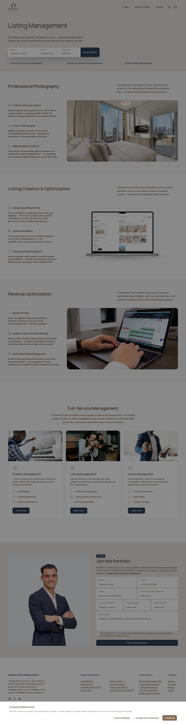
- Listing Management (148, 687)
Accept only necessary (147, 718)
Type (48, 50)
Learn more (21, 510)
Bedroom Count (161, 603)
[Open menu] (175, 6)
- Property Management (149, 684)
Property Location (107, 603)
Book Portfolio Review (137, 643)
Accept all (170, 718)
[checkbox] (97, 633)
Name (102, 580)
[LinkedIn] (9, 699)
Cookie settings (122, 718)
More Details (104, 614)
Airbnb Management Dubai (150, 681)
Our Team (172, 684)
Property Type (133, 603)
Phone (143, 580)
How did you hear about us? (152, 591)
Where (20, 50)
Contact (171, 690)
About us (171, 681)
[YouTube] (19, 699)
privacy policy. (123, 636)
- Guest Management (148, 690)
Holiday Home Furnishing (149, 693)
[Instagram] (14, 699)
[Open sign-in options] (169, 7)
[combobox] (49, 53)
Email (101, 591)
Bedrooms (70, 50)
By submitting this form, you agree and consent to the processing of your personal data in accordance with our (136, 634)
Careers (171, 687)
